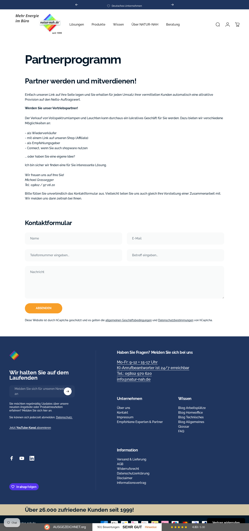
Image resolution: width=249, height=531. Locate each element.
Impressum (125, 417)
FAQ (181, 431)
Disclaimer (124, 478)
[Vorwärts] (172, 4)
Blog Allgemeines (191, 422)
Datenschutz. (64, 417)
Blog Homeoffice (190, 412)
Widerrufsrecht (128, 469)
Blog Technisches (191, 417)
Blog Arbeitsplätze (192, 408)
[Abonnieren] (68, 391)
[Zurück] (76, 4)
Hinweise (151, 527)
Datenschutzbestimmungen (175, 320)
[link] (137, 362)
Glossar (183, 426)
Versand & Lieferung (131, 459)
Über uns (123, 408)
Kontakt (122, 412)
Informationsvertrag (131, 483)
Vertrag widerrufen (226, 522)
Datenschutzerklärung (133, 473)
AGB (120, 464)
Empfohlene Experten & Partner (140, 422)
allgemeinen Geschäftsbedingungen (128, 320)
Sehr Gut (132, 527)
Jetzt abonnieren (30, 427)
